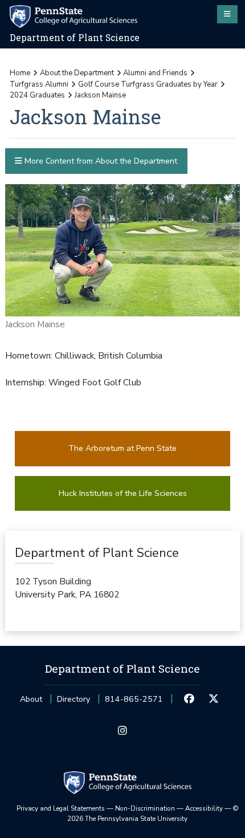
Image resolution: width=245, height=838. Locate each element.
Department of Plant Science (75, 37)
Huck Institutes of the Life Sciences (123, 493)
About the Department (77, 73)
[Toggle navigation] (227, 14)
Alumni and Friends (155, 73)
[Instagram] (122, 731)
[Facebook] (189, 699)
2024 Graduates (37, 95)
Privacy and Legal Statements (61, 808)
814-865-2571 (134, 702)
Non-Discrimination (145, 808)
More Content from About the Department (99, 161)
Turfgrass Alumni (39, 84)
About (31, 699)
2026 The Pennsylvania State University (153, 813)
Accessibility (204, 808)
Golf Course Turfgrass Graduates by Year (148, 84)
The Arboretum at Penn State (122, 448)
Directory (73, 699)
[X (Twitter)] (213, 699)
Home (20, 73)
